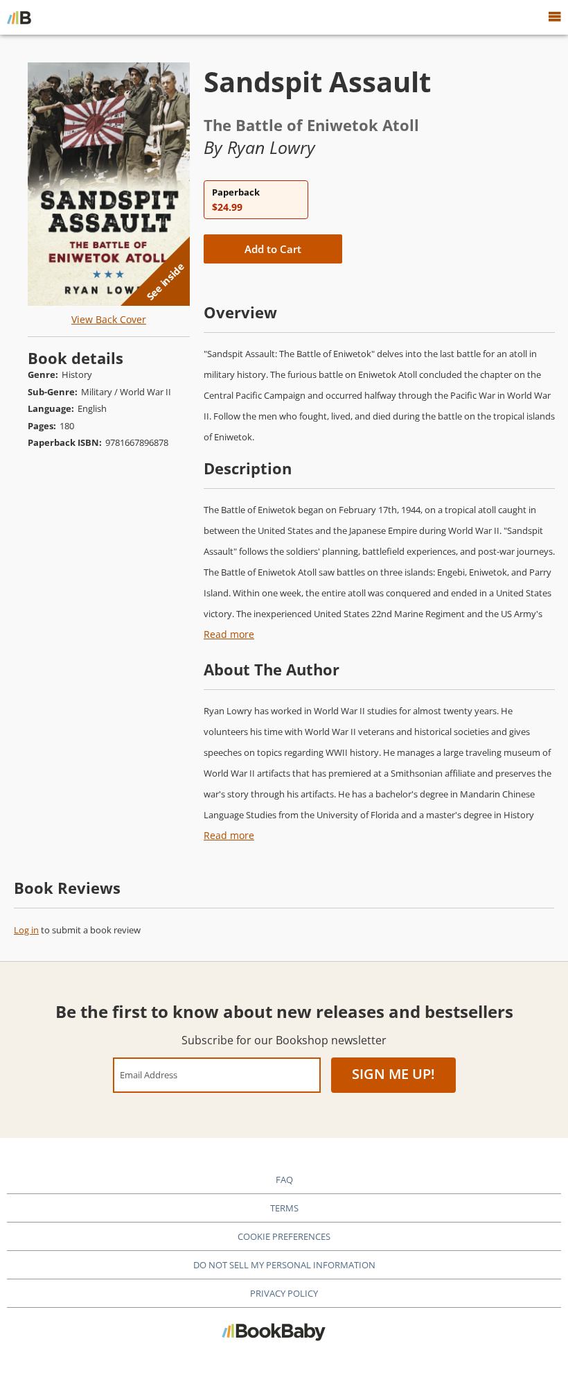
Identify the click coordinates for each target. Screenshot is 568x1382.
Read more (229, 634)
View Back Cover (108, 319)
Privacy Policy (284, 1293)
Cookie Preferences (284, 1236)
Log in (26, 930)
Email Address (148, 1074)
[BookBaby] (19, 17)
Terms (284, 1208)
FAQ (284, 1179)
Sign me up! (393, 1073)
